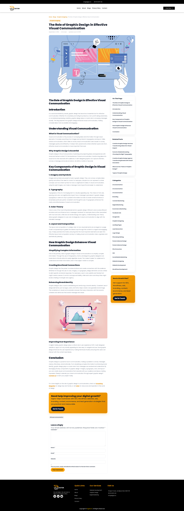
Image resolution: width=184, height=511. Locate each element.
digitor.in (89, 509)
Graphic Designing (62, 17)
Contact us (52, 376)
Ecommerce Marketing (119, 209)
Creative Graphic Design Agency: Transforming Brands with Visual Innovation (122, 160)
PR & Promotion (117, 249)
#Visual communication (56, 417)
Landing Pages (117, 225)
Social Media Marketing (119, 257)
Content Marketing (118, 201)
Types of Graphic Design (119, 173)
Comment (54, 429)
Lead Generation (117, 229)
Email (53, 453)
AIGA (77, 386)
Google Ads (115, 217)
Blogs (89, 8)
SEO (113, 253)
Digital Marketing (117, 205)
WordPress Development (119, 269)
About (84, 8)
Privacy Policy (96, 8)
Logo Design (116, 233)
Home (79, 8)
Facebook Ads (116, 213)
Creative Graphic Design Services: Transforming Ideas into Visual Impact (122, 146)
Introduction (116, 109)
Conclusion (115, 132)
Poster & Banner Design (119, 241)
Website (53, 459)
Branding (115, 197)
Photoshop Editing (118, 237)
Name (53, 447)
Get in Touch (58, 409)
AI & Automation (117, 185)
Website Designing (118, 261)
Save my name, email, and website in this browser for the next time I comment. (73, 466)
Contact (104, 8)
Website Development (119, 265)
